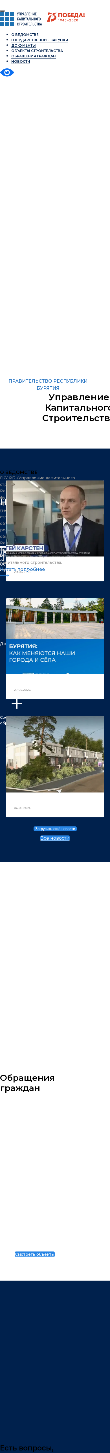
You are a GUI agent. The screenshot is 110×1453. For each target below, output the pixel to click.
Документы (23, 45)
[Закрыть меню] (2, 11)
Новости (20, 61)
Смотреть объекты (34, 1254)
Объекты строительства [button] (37, 51)
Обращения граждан (33, 56)
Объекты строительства (33, 1241)
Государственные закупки (39, 40)
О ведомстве (25, 35)
